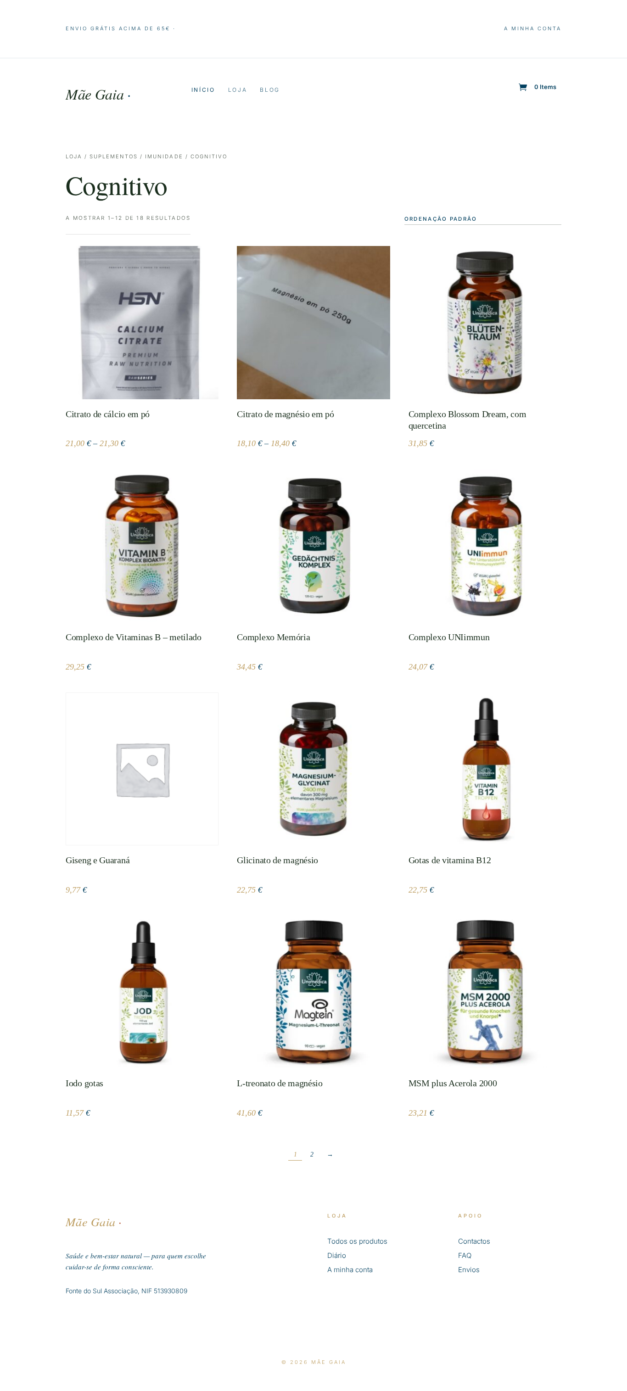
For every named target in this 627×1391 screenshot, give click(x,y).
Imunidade (164, 156)
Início (203, 90)
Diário (336, 1255)
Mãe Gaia (98, 94)
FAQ (464, 1255)
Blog (270, 90)
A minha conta (532, 28)
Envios (469, 1269)
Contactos (474, 1241)
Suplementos (114, 156)
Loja (237, 90)
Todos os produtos (357, 1241)
